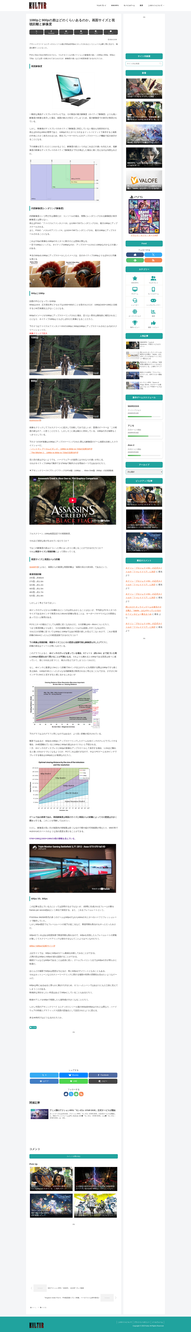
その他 (34, 1027)
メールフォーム (157, 1322)
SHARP (32, 567)
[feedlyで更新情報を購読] (76, 1094)
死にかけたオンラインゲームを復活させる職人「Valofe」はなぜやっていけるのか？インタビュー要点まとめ (143, 610)
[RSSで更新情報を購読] (81, 1094)
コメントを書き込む (74, 1156)
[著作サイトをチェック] (66, 1094)
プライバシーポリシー (142, 1322)
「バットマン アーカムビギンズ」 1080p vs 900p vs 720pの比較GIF (59, 449)
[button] (96, 32)
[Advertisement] (73, 1049)
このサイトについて (125, 1322)
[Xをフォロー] (71, 1094)
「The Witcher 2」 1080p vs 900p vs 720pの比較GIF (52, 452)
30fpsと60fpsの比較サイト (41, 946)
